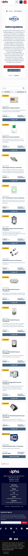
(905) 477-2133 (14, 490)
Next (6, 463)
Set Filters (7, 92)
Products (16, 75)
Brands (11, 11)
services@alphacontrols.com (14, 502)
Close (6, 552)
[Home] (4, 2)
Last (8, 463)
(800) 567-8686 (14, 486)
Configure (13, 119)
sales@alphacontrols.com (14, 498)
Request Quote (13, 456)
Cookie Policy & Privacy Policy (12, 548)
